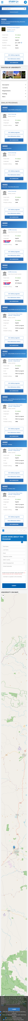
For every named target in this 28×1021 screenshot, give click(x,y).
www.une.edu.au (10, 31)
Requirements (6, 91)
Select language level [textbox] (8, 563)
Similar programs (15, 55)
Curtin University (12, 114)
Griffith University (12, 229)
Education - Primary (7, 444)
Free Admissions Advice (14, 59)
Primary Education (6, 148)
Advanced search (14, 12)
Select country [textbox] (6, 559)
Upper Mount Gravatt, (13, 232)
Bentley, (10, 116)
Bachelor (4, 19)
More (3, 96)
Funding (4, 93)
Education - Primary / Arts (8, 488)
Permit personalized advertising (14, 1018)
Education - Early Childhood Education (11, 109)
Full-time (17, 37)
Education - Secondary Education (10, 186)
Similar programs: (9, 103)
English (17, 40)
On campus (18, 35)
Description (5, 85)
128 (24, 530)
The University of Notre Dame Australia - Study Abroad (15, 314)
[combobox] (14, 559)
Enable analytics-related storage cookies (14, 1019)
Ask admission (14, 62)
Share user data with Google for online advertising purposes (14, 1015)
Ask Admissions (14, 140)
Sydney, (10, 317)
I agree (14, 1009)
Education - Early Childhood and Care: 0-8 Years (14, 309)
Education (4, 225)
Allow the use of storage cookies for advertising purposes (14, 1012)
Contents (5, 88)
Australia (13, 29)
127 (21, 530)
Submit (14, 585)
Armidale (9, 29)
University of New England (13, 27)
